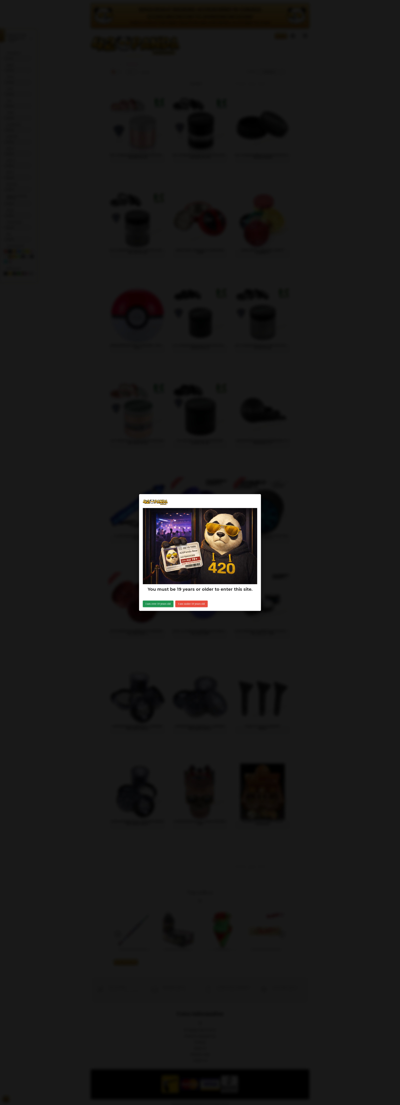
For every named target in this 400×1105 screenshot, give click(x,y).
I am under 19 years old (191, 603)
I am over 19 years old (158, 603)
